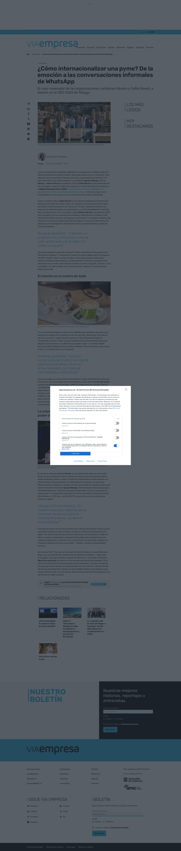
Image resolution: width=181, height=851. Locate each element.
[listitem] (90, 418)
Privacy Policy (102, 461)
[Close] (127, 390)
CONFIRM (75, 453)
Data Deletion (78, 461)
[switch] (116, 423)
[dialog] (90, 425)
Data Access (90, 461)
